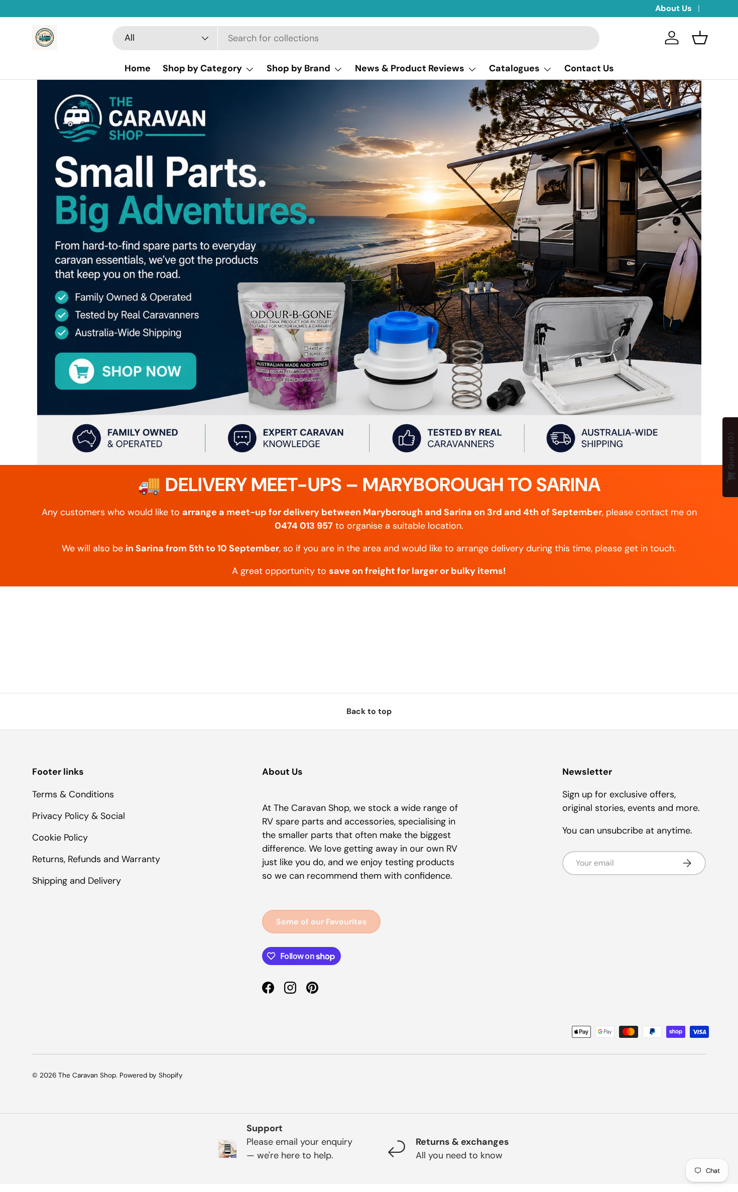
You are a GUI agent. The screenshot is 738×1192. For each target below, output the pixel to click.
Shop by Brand (298, 68)
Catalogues (514, 68)
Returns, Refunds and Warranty (96, 859)
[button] (700, 38)
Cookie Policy (60, 837)
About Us (673, 8)
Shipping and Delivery (76, 881)
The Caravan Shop (87, 1075)
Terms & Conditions (73, 794)
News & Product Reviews (409, 68)
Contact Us (589, 68)
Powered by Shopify (151, 1075)
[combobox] (355, 38)
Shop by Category (202, 68)
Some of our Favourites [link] (321, 921)
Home (138, 68)
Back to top (369, 711)
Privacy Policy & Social (78, 816)
